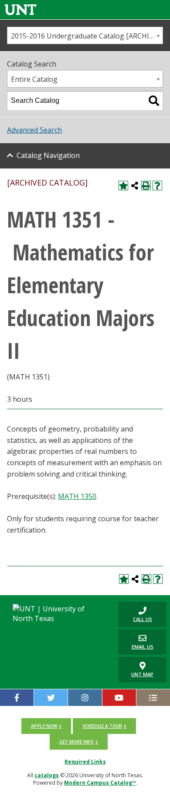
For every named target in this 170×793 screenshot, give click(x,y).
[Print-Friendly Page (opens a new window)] (146, 185)
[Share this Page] (134, 185)
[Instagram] (85, 697)
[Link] (20, 9)
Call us (135, 614)
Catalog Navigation (48, 155)
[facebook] (17, 697)
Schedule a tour (102, 726)
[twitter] (51, 697)
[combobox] (85, 35)
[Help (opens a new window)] (157, 185)
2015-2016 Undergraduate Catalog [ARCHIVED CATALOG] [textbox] (87, 36)
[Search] (154, 100)
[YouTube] (119, 697)
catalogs (46, 775)
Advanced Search (34, 130)
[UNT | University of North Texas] (56, 613)
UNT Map (142, 674)
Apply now (44, 726)
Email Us (135, 642)
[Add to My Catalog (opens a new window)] (123, 185)
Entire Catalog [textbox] (34, 79)
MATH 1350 (77, 496)
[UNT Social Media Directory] (153, 697)
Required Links (85, 761)
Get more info (76, 742)
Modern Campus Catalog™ (100, 782)
